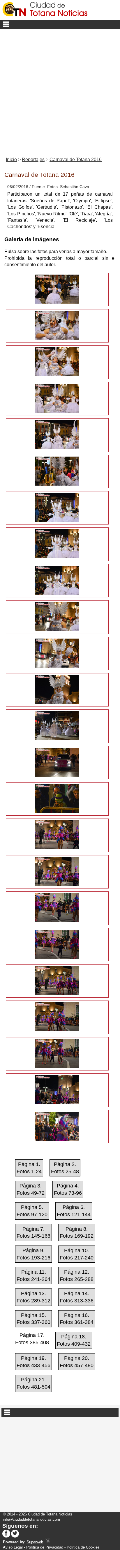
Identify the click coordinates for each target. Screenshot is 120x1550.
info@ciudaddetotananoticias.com (31, 1519)
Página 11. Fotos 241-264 (33, 1275)
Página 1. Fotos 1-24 (29, 1167)
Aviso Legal (13, 1547)
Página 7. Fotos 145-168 (33, 1232)
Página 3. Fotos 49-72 (31, 1189)
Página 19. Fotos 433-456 (33, 1361)
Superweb (35, 1542)
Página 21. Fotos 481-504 (33, 1383)
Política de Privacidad (44, 1547)
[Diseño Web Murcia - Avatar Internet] (47, 1542)
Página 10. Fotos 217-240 (76, 1254)
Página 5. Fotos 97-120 (32, 1210)
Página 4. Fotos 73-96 (68, 1189)
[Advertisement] (60, 91)
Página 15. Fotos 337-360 (33, 1318)
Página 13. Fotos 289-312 (33, 1297)
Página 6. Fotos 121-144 (74, 1210)
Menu (60, 24)
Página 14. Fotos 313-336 (76, 1297)
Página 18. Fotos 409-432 (74, 1340)
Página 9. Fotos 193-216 (33, 1254)
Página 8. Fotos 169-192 (76, 1232)
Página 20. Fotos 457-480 (76, 1361)
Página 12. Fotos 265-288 (76, 1275)
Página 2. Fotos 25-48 (65, 1167)
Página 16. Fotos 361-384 (76, 1318)
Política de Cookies (83, 1547)
